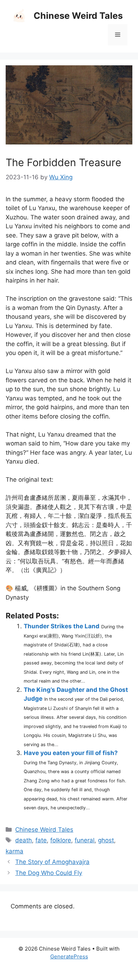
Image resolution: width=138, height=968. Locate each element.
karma (14, 851)
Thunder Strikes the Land (61, 626)
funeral (84, 840)
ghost (106, 840)
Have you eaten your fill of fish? (71, 752)
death (23, 840)
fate (41, 840)
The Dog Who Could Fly (48, 872)
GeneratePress (69, 956)
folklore (60, 840)
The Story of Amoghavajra (52, 861)
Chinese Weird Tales (78, 15)
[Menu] (117, 34)
